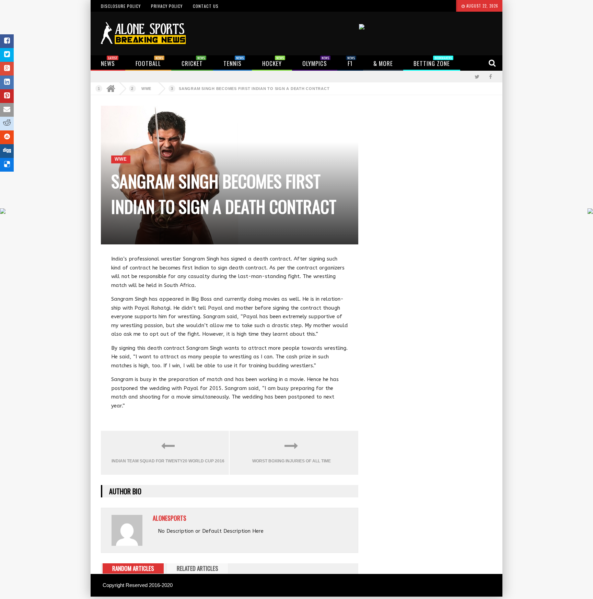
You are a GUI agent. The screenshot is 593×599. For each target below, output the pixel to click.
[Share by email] (7, 110)
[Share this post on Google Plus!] (7, 69)
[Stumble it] (7, 137)
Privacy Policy (167, 6)
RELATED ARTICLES (197, 568)
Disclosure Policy (121, 6)
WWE (146, 89)
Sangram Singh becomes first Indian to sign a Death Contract (254, 89)
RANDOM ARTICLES (133, 568)
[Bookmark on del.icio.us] (7, 165)
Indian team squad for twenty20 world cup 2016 (168, 461)
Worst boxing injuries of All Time (291, 461)
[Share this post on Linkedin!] (7, 82)
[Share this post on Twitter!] (7, 55)
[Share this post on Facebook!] (7, 41)
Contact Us (206, 6)
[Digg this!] (7, 151)
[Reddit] (7, 123)
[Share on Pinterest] (7, 96)
